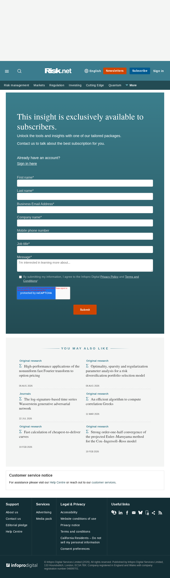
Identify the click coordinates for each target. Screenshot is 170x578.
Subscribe (140, 71)
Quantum (115, 85)
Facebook (127, 512)
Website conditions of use (78, 519)
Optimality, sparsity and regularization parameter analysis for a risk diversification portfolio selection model (117, 370)
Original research (30, 361)
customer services (103, 482)
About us (12, 512)
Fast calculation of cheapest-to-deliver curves (49, 434)
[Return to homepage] (58, 72)
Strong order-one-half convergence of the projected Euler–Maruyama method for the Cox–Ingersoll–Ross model (116, 436)
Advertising (44, 512)
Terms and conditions (75, 532)
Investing (75, 85)
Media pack (44, 519)
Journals (25, 394)
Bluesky (140, 512)
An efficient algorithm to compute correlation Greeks (113, 401)
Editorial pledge (17, 525)
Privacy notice (70, 525)
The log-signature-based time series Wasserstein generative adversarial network (48, 403)
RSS (160, 512)
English (95, 71)
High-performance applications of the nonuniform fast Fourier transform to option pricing (49, 370)
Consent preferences (75, 549)
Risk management (16, 85)
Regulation (56, 85)
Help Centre (58, 482)
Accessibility (69, 512)
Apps (146, 512)
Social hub (153, 512)
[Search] (19, 71)
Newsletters (115, 71)
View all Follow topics (113, 512)
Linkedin (120, 512)
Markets (39, 85)
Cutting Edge (95, 85)
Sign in (158, 71)
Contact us (13, 519)
